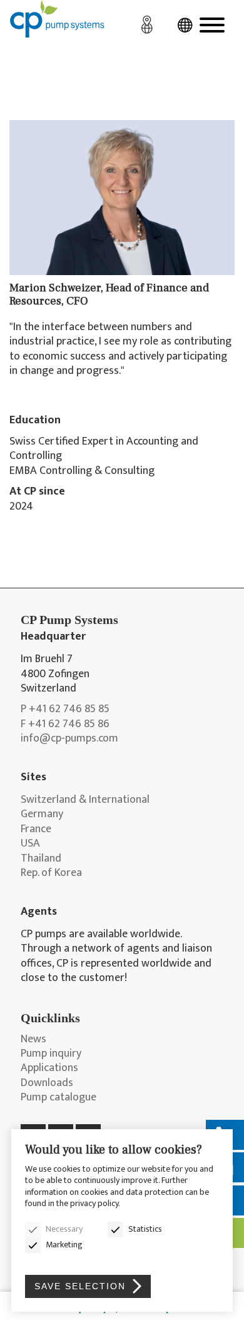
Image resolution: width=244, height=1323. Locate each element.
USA (30, 844)
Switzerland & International (85, 800)
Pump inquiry (51, 1054)
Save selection (80, 1286)
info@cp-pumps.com (69, 739)
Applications (49, 1068)
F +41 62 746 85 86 (65, 724)
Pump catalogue (58, 1097)
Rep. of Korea (51, 873)
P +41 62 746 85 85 (65, 709)
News (33, 1039)
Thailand (41, 859)
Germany (42, 814)
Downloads (47, 1083)
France (36, 829)
